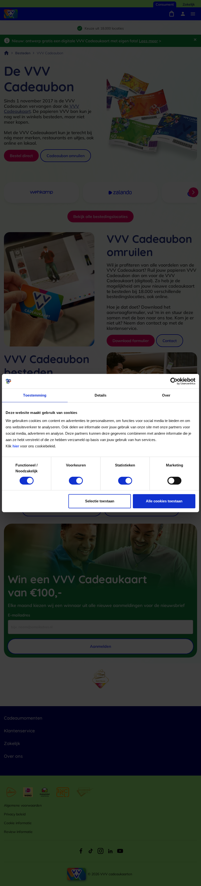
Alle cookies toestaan (164, 501)
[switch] (76, 481)
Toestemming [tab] (34, 395)
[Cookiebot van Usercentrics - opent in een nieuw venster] (173, 381)
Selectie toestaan (99, 501)
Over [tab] (166, 395)
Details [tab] (101, 395)
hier (16, 446)
